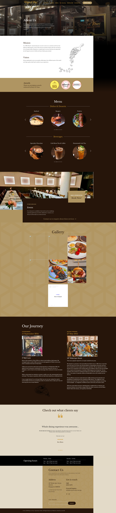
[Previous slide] (25, 120)
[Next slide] (91, 120)
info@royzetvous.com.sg (73, 490)
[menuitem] (46, 3)
